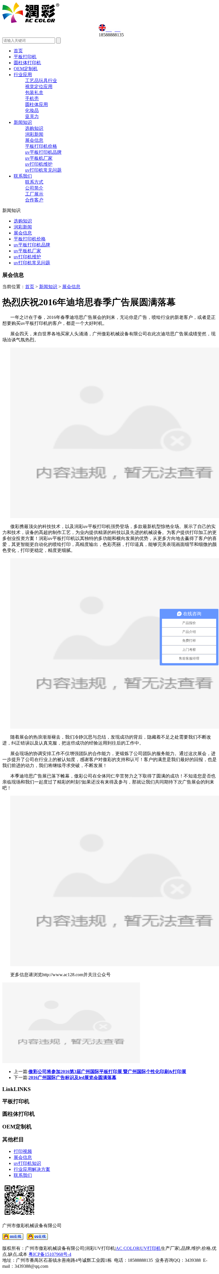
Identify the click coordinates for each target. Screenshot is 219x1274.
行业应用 (23, 74)
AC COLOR (127, 1248)
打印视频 (23, 1151)
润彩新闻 (34, 134)
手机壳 (32, 98)
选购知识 (34, 128)
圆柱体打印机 (27, 62)
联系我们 (23, 176)
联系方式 (34, 182)
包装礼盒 (34, 92)
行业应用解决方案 (32, 1169)
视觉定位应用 (38, 86)
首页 (18, 50)
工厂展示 (34, 194)
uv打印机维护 (38, 164)
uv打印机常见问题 (43, 170)
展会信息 (34, 140)
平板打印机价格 (41, 146)
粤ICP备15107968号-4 (50, 1254)
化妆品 (32, 110)
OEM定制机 (26, 68)
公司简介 (34, 188)
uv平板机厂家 (38, 158)
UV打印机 (150, 1248)
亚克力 (32, 116)
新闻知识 (23, 122)
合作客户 (34, 200)
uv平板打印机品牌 (43, 152)
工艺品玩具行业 (41, 80)
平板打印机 (25, 56)
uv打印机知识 (27, 1163)
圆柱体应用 (36, 104)
